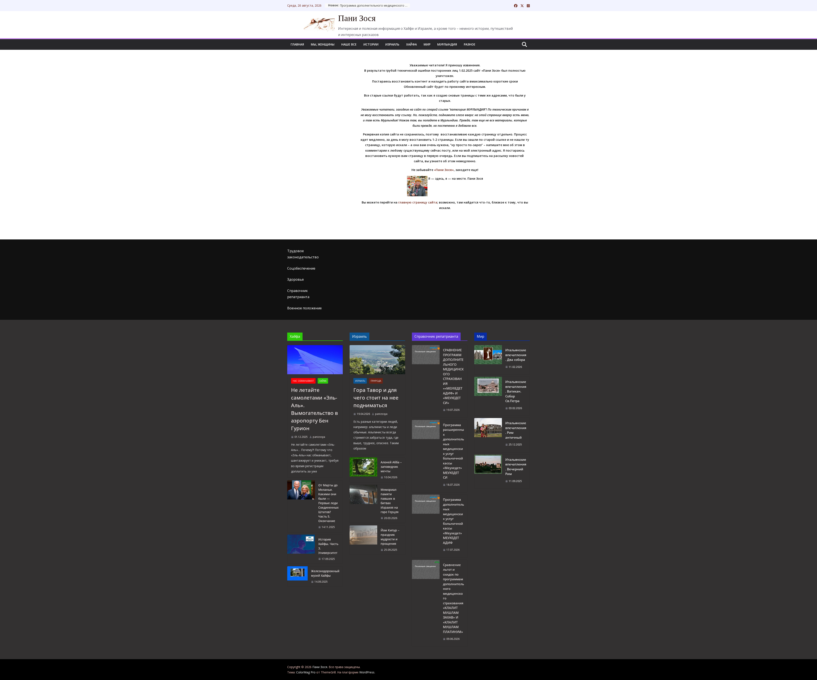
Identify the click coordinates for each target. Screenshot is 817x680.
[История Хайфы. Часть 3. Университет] (301, 549)
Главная (297, 44)
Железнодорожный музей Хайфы (325, 573)
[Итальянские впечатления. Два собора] (488, 359)
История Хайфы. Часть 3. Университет (328, 546)
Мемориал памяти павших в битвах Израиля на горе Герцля (390, 501)
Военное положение (304, 308)
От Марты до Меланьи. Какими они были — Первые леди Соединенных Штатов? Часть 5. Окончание (328, 503)
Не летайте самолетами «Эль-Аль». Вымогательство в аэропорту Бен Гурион (314, 409)
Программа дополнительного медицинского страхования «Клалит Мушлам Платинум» (375, 5)
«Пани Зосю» (444, 170)
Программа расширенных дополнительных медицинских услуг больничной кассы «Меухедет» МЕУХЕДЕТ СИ (453, 451)
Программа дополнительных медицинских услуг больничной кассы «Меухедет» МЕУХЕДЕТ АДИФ (453, 521)
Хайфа (411, 44)
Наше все (349, 44)
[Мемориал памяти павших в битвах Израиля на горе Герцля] (363, 504)
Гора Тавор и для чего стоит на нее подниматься (376, 397)
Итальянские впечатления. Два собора (515, 355)
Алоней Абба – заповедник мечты (391, 466)
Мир (427, 44)
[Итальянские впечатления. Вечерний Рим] (488, 472)
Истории (371, 44)
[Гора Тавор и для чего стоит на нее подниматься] (377, 359)
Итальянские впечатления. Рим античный (515, 430)
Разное (469, 44)
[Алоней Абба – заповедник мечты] (363, 469)
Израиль (392, 44)
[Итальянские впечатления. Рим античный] (488, 435)
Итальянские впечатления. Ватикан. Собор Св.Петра (515, 391)
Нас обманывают (303, 380)
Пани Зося (357, 18)
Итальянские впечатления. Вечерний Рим (515, 466)
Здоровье (295, 279)
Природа (376, 380)
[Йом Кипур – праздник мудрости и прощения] (363, 540)
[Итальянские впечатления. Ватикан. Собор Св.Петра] (488, 396)
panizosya (319, 437)
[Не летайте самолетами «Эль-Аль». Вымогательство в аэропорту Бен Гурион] (315, 359)
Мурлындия (447, 44)
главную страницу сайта (417, 202)
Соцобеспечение (301, 268)
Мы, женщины (322, 44)
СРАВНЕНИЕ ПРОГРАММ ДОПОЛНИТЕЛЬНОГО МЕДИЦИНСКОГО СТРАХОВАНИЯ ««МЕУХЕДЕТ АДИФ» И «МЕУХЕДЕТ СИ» (453, 376)
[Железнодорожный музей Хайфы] (297, 576)
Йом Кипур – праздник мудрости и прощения (390, 537)
